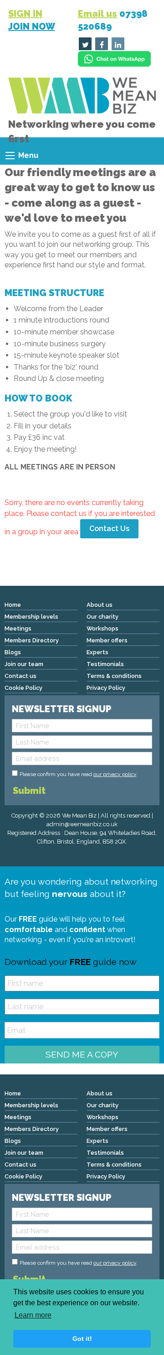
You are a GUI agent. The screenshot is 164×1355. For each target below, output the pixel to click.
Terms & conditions (114, 675)
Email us (97, 13)
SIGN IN (25, 13)
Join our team (24, 664)
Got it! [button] (82, 1338)
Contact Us (109, 528)
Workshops (102, 628)
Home (13, 604)
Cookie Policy (23, 687)
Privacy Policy (106, 687)
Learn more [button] (33, 1315)
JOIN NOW (31, 26)
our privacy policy (114, 774)
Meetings (18, 628)
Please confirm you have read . (79, 774)
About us (100, 604)
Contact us (20, 675)
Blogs (13, 652)
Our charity (102, 616)
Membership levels (31, 616)
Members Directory (32, 640)
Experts (97, 652)
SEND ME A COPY (82, 1054)
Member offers (107, 640)
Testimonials (105, 664)
